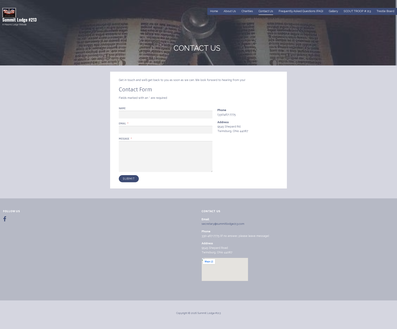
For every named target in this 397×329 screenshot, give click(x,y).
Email (123, 123)
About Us (230, 11)
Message (125, 138)
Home (214, 11)
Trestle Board (385, 11)
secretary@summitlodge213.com (223, 223)
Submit (129, 178)
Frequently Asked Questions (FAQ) (301, 11)
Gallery (333, 11)
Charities (247, 11)
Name (122, 108)
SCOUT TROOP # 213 (357, 11)
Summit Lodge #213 (19, 19)
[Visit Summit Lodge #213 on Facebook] (4, 220)
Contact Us (266, 11)
